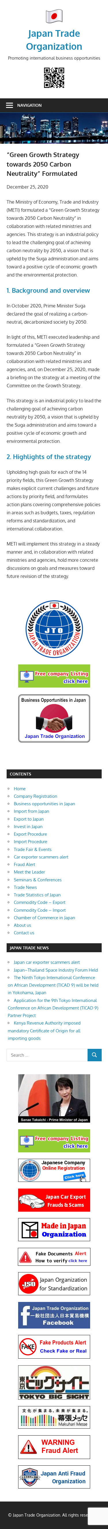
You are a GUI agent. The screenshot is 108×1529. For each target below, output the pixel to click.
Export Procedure (30, 834)
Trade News (25, 887)
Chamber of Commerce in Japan (44, 917)
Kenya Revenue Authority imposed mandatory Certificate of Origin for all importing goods (44, 1030)
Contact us (24, 932)
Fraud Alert (24, 864)
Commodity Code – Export (39, 902)
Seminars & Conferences (38, 880)
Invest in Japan (28, 826)
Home (20, 788)
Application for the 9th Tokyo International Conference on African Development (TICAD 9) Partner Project (53, 1008)
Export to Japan (29, 819)
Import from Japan (31, 811)
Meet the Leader (29, 872)
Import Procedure (30, 841)
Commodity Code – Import (40, 910)
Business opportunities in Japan (44, 803)
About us (22, 925)
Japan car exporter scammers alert (47, 962)
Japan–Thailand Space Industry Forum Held (56, 970)
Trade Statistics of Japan (37, 895)
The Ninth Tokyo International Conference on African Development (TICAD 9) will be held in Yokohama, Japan (53, 985)
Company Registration (35, 796)
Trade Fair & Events (33, 849)
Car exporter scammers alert (41, 857)
